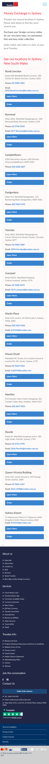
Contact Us (9, 566)
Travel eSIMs (9, 624)
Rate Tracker (9, 605)
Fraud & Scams (10, 653)
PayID (7, 627)
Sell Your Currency (11, 608)
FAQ (6, 570)
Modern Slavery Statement (14, 657)
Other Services (10, 621)
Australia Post (10, 615)
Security (5, 742)
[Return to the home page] (14, 6)
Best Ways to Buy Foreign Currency (17, 579)
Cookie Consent (8, 737)
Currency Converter (12, 602)
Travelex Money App (12, 596)
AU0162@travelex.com (21, 330)
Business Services (11, 641)
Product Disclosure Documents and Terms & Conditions (24, 644)
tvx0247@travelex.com (21, 371)
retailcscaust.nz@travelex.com (20, 700)
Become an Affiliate (11, 618)
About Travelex (10, 576)
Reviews (8, 573)
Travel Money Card (11, 593)
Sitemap (7, 666)
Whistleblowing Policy (12, 660)
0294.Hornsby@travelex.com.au (25, 249)
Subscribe (8, 560)
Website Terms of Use (12, 647)
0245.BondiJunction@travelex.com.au (22, 91)
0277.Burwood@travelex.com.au (25, 131)
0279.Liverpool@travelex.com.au (25, 290)
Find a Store (9, 563)
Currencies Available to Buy (14, 599)
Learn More (12, 96)
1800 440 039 (13, 696)
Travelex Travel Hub (12, 611)
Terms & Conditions (9, 727)
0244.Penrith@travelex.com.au (24, 449)
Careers (7, 663)
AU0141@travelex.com (21, 523)
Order (9, 104)
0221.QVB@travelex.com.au (23, 489)
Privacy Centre (10, 650)
